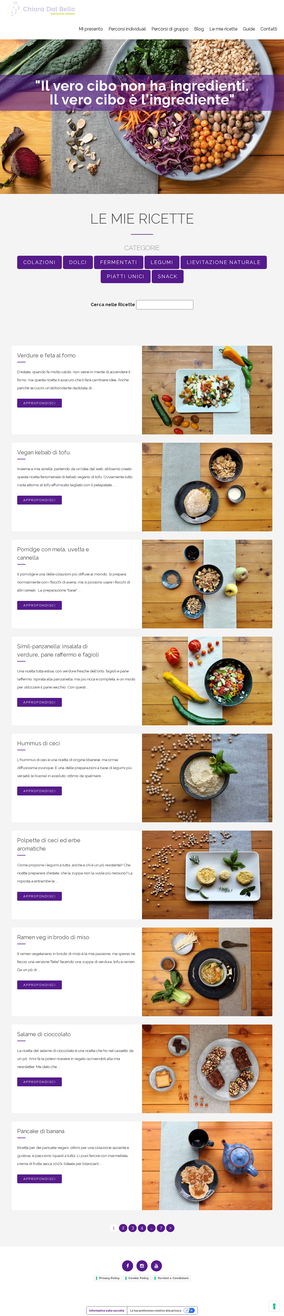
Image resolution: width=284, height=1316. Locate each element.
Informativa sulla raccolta (106, 1310)
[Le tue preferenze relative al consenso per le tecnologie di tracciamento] (274, 1306)
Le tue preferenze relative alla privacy (155, 1310)
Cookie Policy (138, 1278)
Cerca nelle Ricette (113, 304)
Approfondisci (39, 403)
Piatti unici (125, 276)
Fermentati (118, 262)
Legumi (162, 262)
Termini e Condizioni (173, 1278)
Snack (168, 276)
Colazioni (39, 262)
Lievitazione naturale (224, 262)
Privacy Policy (109, 1278)
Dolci (78, 262)
